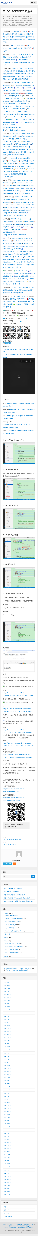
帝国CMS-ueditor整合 (22, 144)
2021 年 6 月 (7, 1124)
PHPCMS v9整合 (21, 139)
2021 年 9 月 (7, 1114)
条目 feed (6, 1210)
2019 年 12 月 (7, 1176)
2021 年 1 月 (7, 1139)
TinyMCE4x (27, 224)
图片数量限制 (16, 79)
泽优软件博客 (7, 2)
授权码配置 (20, 71)
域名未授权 (18, 290)
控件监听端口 (20, 76)
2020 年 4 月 (7, 1167)
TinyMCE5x (7, 227)
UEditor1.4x (18, 188)
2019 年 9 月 (7, 1185)
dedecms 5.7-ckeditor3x (14, 117)
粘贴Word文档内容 (18, 46)
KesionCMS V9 (10, 106)
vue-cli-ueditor (27, 119)
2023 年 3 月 (7, 1059)
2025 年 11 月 (7, 997)
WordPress (7, 104)
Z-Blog (24, 109)
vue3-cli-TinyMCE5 (20, 279)
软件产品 (7, 934)
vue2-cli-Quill (15, 284)
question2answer (19, 130)
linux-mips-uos (13, 171)
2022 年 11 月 (7, 1071)
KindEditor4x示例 (9, 60)
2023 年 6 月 (7, 1050)
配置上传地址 (11, 71)
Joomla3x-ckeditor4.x (20, 101)
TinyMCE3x (18, 224)
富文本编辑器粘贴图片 (20, 22)
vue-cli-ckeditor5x (16, 119)
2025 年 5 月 (7, 1013)
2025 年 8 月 (7, 1004)
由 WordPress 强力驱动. (20, 1230)
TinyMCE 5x (9, 188)
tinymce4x (28, 90)
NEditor (17, 193)
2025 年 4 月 (7, 1016)
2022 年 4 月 (7, 1093)
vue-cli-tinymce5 (23, 122)
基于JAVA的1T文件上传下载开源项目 (13, 889)
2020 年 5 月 (7, 1164)
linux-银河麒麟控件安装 (16, 155)
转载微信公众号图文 (21, 304)
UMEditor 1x (7, 191)
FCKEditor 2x (16, 180)
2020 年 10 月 (7, 1148)
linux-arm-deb (24, 166)
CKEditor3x (11, 199)
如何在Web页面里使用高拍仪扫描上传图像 (17, 970)
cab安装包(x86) (17, 158)
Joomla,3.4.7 (7, 257)
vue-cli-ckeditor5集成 (17, 11)
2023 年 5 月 (7, 1053)
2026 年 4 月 (7, 988)
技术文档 (6, 941)
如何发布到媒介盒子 (20, 301)
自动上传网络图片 (25, 48)
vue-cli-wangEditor (9, 122)
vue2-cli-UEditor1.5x (22, 273)
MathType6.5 (9, 177)
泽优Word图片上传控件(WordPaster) (24, 16)
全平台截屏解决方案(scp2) (12, 921)
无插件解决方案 (18, 293)
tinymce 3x (17, 96)
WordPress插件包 (24, 254)
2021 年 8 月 (7, 1117)
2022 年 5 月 (7, 1090)
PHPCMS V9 (17, 109)
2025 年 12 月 (7, 994)
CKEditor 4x (7, 183)
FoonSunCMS (16, 104)
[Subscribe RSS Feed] (14, 863)
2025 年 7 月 (7, 1007)
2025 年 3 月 (7, 1019)
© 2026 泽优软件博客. (9, 1230)
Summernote (25, 193)
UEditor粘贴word (10, 20)
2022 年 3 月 (7, 1096)
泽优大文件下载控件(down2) (12, 952)
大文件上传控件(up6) (10, 925)
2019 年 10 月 (7, 1182)
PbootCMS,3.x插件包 (14, 267)
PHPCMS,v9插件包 (14, 259)
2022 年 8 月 (7, 1081)
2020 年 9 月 (7, 1151)
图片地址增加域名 (21, 74)
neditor (9, 96)
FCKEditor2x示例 (16, 54)
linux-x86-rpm (12, 166)
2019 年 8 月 (7, 1188)
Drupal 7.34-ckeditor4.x (15, 98)
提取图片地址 (9, 74)
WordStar (28, 1230)
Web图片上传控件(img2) (11, 915)
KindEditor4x (7, 224)
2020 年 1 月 (7, 1173)
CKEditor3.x (27, 82)
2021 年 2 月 (7, 1136)
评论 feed (6, 1213)
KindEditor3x (28, 221)
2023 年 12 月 (7, 1031)
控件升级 (9, 37)
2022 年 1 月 (7, 1102)
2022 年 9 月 (7, 1077)
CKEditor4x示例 (12, 57)
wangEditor (10, 193)
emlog (10, 109)
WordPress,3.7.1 (10, 254)
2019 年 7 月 (7, 1191)
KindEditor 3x (29, 183)
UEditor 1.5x (7, 90)
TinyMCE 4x (30, 185)
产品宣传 (6, 913)
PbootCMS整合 (10, 139)
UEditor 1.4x (28, 88)
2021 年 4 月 (7, 1130)
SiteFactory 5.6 (20, 215)
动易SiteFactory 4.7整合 (22, 133)
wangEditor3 (18, 90)
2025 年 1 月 (7, 1025)
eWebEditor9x (25, 210)
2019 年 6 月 (7, 1194)
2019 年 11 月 (7, 1179)
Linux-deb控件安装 (16, 39)
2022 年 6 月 (7, 1087)
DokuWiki (10, 127)
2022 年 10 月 (7, 1074)
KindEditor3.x (18, 85)
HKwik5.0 (30, 251)
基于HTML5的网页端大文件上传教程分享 (14, 895)
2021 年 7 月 (7, 1121)
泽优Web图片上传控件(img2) (12, 943)
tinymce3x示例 (8, 62)
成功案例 (8, 34)
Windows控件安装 (19, 37)
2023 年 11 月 (7, 1034)
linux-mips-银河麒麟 (10, 174)
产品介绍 (24, 31)
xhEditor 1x (16, 191)
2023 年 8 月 (7, 1044)
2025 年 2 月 (7, 1022)
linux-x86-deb (20, 163)
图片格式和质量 (10, 76)
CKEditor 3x (27, 180)
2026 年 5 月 (7, 985)
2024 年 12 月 (7, 1028)
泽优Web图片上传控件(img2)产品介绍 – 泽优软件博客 (17, 968)
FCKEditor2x (19, 197)
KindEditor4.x (29, 85)
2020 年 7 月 (7, 1158)
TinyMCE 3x (20, 185)
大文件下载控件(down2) (11, 928)
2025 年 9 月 (7, 1000)
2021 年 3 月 (7, 1133)
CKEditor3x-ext (22, 199)
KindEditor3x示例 (25, 57)
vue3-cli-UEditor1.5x (22, 276)
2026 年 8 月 (7, 982)
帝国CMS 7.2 (20, 106)
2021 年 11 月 (7, 1108)
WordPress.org (8, 1216)
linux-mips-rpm (25, 171)
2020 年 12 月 (7, 1142)
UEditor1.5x (28, 207)
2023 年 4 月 (7, 1056)
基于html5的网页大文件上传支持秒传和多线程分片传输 (18, 898)
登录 (5, 1207)
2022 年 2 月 (7, 1099)
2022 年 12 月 (7, 1068)
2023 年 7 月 (7, 1047)
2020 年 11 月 (7, 1145)
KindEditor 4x (9, 185)
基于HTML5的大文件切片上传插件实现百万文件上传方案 (18, 901)
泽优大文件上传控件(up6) (11, 949)
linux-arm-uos (8, 169)
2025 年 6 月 (7, 1010)
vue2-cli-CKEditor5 (21, 271)
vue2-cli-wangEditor (19, 281)
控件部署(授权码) (17, 34)
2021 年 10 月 (7, 1111)
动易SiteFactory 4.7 (16, 111)
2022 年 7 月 (7, 1084)
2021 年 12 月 (7, 1105)
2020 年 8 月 (7, 1154)
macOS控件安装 (22, 149)
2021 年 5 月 (7, 1127)
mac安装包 (10, 163)
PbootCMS (9, 130)
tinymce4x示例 (20, 62)
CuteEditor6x (17, 221)
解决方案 (17, 31)
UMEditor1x (7, 210)
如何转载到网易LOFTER (17, 299)
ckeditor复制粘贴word (10, 19)
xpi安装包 (23, 161)
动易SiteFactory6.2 (21, 114)
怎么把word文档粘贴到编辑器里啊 (20, 24)
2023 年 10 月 (7, 1037)
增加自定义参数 (17, 68)
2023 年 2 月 (7, 1062)
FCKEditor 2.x (16, 82)
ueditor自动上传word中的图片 (22, 20)
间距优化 (25, 79)
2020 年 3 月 (7, 1170)
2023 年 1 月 (7, 1065)
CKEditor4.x (7, 85)
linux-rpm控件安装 (20, 152)
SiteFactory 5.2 (8, 215)
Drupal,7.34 (18, 257)
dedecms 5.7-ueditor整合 (12, 141)
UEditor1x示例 (22, 60)
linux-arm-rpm (20, 169)
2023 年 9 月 (7, 1041)
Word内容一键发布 (20, 296)
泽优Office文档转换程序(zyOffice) (13, 931)
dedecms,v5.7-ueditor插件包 (15, 262)
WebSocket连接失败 (19, 287)
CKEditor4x (7, 202)
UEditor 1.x (19, 88)
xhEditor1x (15, 210)
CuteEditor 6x (18, 183)
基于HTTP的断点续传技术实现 (11, 892)
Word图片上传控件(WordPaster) (13, 918)
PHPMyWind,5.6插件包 (14, 265)
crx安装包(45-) (13, 161)
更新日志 (6, 956)
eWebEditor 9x (14, 93)
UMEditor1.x (9, 88)
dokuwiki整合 (23, 147)
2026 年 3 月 (7, 991)
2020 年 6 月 (7, 1161)
